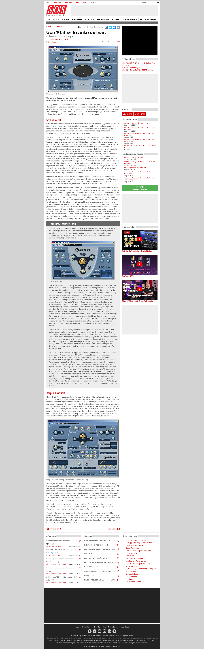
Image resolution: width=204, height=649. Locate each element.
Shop (77, 2)
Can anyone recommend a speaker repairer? (101, 549)
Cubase (65, 39)
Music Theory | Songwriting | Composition (142, 569)
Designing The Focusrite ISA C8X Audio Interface (137, 251)
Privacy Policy (112, 627)
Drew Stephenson (52, 562)
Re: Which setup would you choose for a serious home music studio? (62, 541)
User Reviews (131, 571)
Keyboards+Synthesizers (135, 545)
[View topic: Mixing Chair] (118, 576)
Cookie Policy (95, 627)
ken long (48, 580)
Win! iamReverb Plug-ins (131, 67)
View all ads (127, 114)
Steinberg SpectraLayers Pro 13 (135, 168)
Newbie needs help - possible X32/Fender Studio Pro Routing (101, 541)
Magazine (77, 19)
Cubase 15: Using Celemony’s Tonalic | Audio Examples (139, 128)
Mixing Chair (89, 576)
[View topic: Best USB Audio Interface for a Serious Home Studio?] (118, 567)
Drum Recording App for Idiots (95, 558)
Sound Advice (129, 19)
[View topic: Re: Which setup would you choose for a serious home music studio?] (80, 541)
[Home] (56, 9)
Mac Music (130, 556)
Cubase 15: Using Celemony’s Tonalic (137, 123)
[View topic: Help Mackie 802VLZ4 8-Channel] (118, 545)
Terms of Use (124, 627)
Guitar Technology (133, 548)
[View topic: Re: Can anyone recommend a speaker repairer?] (80, 559)
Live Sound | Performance (136, 561)
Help (84, 2)
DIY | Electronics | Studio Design (138, 563)
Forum (65, 19)
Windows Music (132, 553)
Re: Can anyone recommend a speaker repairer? (62, 559)
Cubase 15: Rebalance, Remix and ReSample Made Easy (139, 134)
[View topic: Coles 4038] (118, 554)
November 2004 (114, 42)
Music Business (148, 19)
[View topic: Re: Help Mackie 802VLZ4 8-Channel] (80, 550)
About (77, 627)
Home (49, 19)
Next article (112, 529)
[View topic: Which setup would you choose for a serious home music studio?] (118, 571)
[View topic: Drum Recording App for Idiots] (118, 558)
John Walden (52, 42)
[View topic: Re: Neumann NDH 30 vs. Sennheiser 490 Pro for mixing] (80, 577)
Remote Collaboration (134, 574)
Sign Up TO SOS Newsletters (140, 188)
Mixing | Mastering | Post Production (56, 564)
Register (57, 2)
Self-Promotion (131, 576)
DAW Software (54, 39)
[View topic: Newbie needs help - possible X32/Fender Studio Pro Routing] (118, 541)
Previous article (56, 529)
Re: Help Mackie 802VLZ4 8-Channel (59, 550)
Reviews (89, 19)
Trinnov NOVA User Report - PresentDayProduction (137, 301)
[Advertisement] (139, 208)
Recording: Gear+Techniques (53, 546)
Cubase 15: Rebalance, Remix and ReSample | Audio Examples (139, 140)
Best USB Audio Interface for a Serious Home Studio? (101, 567)
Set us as (91, 27)
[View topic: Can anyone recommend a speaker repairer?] (118, 549)
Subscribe (68, 2)
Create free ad (140, 114)
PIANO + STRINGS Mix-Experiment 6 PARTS (99, 580)
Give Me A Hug (54, 119)
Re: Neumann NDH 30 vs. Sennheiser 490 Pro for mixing (62, 577)
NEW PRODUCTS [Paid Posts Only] (139, 550)
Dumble (48, 571)
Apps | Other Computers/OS (136, 558)
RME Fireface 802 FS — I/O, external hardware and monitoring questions (101, 562)
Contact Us (85, 627)
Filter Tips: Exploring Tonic (62, 224)
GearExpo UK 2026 (128, 276)
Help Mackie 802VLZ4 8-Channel (96, 545)
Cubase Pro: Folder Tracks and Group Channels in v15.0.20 (140, 146)
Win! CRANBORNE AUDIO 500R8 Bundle (137, 70)
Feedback (129, 579)
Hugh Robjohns (51, 553)
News (56, 19)
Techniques (103, 19)
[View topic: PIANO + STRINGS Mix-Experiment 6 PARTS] (118, 580)
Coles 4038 (88, 554)
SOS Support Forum (133, 582)
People (115, 19)
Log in (48, 2)
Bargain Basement (55, 393)
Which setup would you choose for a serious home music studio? (101, 571)
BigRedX (48, 544)
